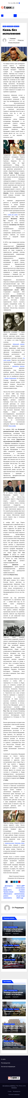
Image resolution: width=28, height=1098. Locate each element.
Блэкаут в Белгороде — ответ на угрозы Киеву (13, 931)
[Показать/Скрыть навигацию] (15, 15)
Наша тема (16, 26)
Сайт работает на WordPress (9, 1085)
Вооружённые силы (12, 927)
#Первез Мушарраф (13, 42)
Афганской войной (18, 344)
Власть (12, 1024)
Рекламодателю (5, 1063)
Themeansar (14, 1087)
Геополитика (10, 26)
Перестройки (12, 426)
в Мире (4, 26)
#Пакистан (21, 40)
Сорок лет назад (12, 214)
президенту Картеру (18, 366)
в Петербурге (7, 1024)
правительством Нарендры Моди (14, 843)
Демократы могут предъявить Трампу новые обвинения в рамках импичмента (8, 892)
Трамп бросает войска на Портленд (14, 963)
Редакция (12, 38)
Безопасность (7, 959)
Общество (16, 945)
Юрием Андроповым (10, 378)
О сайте (3, 1059)
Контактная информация (8, 1066)
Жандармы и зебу (12, 947)
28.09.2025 (8, 996)
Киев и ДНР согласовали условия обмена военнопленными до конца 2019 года (19, 892)
